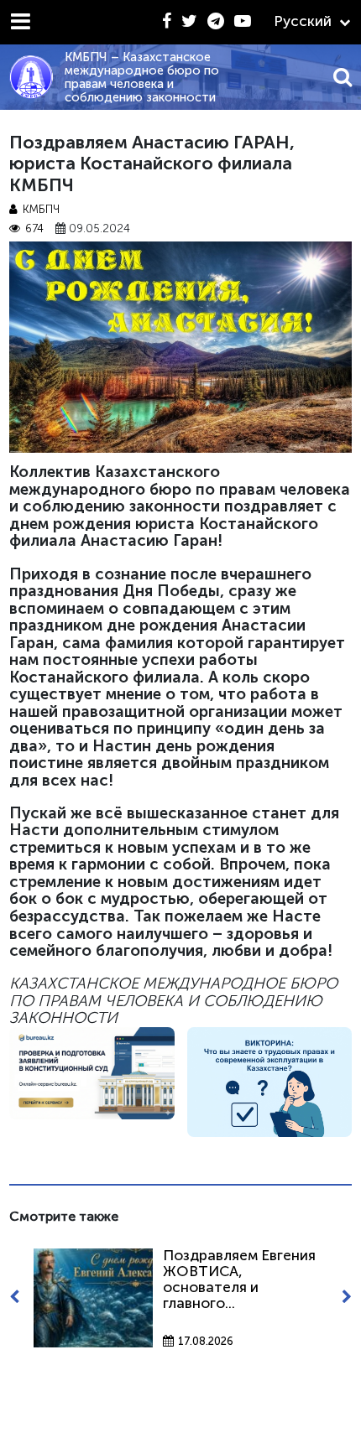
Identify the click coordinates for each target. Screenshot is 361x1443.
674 (34, 228)
